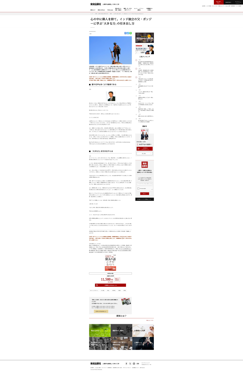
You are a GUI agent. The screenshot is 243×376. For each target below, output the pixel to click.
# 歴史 (124, 290)
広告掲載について (135, 367)
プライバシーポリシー (127, 367)
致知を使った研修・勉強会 (118, 9)
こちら (104, 80)
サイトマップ (104, 367)
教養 (90, 33)
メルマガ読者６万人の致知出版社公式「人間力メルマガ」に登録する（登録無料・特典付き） (144, 179)
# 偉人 (108, 290)
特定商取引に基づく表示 (117, 367)
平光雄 (113, 71)
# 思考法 (113, 290)
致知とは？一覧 (149, 320)
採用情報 (109, 367)
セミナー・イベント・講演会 (139, 9)
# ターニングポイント (94, 290)
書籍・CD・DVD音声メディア (128, 9)
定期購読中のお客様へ (149, 9)
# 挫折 (119, 290)
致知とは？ (93, 10)
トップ (91, 13)
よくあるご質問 (98, 367)
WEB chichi (110, 10)
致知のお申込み (101, 10)
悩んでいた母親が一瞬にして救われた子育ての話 (106, 250)
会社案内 (92, 367)
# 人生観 (102, 290)
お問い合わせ (142, 367)
